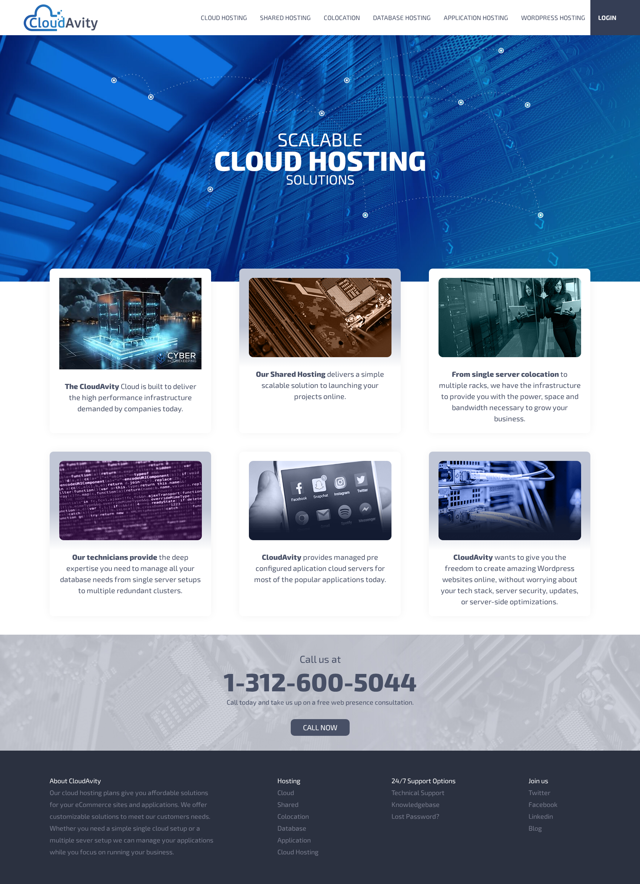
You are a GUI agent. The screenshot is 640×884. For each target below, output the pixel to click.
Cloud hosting (224, 17)
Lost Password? (415, 816)
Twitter (539, 792)
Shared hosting (285, 17)
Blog (535, 828)
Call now (320, 727)
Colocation (342, 17)
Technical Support (417, 792)
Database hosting (402, 17)
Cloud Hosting (298, 852)
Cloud (285, 792)
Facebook (543, 804)
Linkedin (541, 816)
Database (291, 828)
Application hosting (476, 17)
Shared (288, 804)
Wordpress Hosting (553, 17)
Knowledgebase (415, 804)
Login (607, 17)
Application (294, 840)
